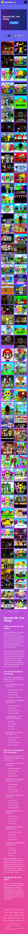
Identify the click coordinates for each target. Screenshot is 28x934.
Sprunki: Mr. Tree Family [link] (13, 611)
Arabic (22, 915)
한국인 (6, 912)
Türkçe (10, 915)
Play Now (14, 22)
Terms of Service (10, 924)
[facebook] (6, 36)
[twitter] (9, 36)
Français (11, 909)
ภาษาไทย (22, 918)
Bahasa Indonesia (20, 920)
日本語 (21, 909)
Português (11, 918)
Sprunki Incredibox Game (15, 927)
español (5, 918)
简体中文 (11, 912)
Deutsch (17, 909)
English (6, 909)
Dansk (4, 920)
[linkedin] (12, 36)
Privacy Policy (18, 924)
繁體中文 (16, 912)
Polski (5, 915)
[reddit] (16, 36)
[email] (22, 36)
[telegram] (19, 36)
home (5, 611)
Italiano (22, 912)
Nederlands (16, 915)
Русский (17, 918)
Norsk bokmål (11, 920)
